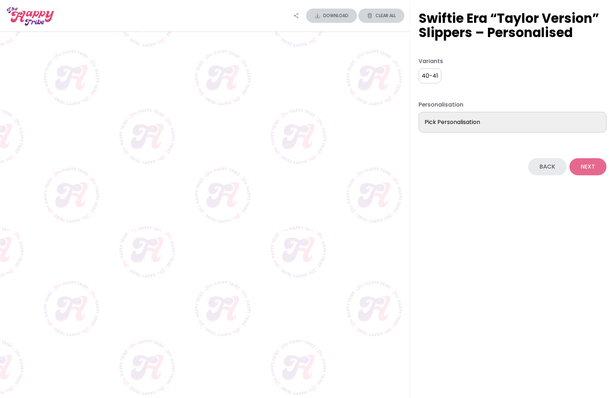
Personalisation (441, 104)
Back (547, 166)
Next (588, 166)
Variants (431, 61)
